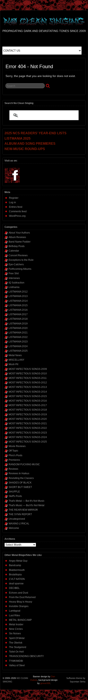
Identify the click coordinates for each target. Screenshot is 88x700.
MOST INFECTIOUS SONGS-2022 (28, 428)
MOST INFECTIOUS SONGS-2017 (28, 405)
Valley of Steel (17, 665)
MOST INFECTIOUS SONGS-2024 (28, 437)
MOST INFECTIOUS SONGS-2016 (28, 400)
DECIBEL (14, 588)
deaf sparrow (16, 583)
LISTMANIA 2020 (18, 328)
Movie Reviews (17, 446)
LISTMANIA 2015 (18, 305)
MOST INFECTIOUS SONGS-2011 (28, 378)
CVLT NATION (17, 579)
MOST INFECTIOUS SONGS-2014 (28, 391)
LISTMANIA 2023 (18, 341)
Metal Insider (16, 624)
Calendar (14, 250)
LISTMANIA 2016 (18, 309)
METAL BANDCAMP (20, 620)
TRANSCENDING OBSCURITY (26, 656)
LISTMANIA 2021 (18, 332)
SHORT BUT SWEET (20, 487)
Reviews (13, 468)
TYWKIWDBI (16, 660)
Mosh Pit (13, 364)
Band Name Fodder (19, 241)
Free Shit (14, 273)
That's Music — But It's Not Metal (26, 505)
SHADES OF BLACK (20, 482)
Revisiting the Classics (21, 478)
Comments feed (18, 211)
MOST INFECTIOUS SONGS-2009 (28, 369)
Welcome (14, 528)
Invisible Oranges (18, 606)
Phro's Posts (15, 455)
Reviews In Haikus (19, 473)
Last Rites (14, 615)
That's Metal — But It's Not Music (26, 500)
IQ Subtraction (16, 282)
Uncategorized (17, 518)
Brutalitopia (15, 574)
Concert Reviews (18, 255)
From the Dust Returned (22, 597)
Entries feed (15, 206)
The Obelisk (15, 642)
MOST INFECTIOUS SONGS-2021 (28, 423)
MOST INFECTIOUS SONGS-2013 (28, 387)
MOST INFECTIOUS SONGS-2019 (28, 414)
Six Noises (15, 633)
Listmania (14, 287)
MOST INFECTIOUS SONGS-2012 (28, 382)
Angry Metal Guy (18, 560)
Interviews (14, 278)
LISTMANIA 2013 (18, 296)
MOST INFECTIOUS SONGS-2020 (28, 419)
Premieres (14, 459)
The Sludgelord (17, 647)
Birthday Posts (17, 246)
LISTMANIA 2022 (18, 337)
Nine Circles (16, 629)
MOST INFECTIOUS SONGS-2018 (28, 409)
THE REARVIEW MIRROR (23, 509)
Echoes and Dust (18, 592)
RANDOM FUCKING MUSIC (24, 464)
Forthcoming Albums (20, 269)
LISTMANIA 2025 (18, 350)
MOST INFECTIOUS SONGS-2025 (28, 441)
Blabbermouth (17, 570)
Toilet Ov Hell (16, 651)
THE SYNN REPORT (20, 514)
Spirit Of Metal (17, 638)
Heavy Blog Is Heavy (20, 601)
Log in (12, 202)
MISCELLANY (16, 359)
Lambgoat (14, 610)
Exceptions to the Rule (21, 260)
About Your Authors (19, 232)
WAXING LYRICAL (19, 523)
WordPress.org (17, 216)
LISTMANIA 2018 (18, 318)
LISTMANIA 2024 (18, 346)
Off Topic (13, 450)
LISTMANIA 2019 (18, 323)
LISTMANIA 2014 (18, 300)
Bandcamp (15, 565)
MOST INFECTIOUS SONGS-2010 (28, 373)
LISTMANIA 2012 (18, 291)
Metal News (15, 355)
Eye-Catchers (16, 264)
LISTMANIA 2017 (18, 314)
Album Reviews (17, 237)
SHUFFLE (14, 491)
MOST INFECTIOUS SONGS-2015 (28, 396)
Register (13, 197)
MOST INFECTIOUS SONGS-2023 (28, 432)
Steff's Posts (15, 496)
